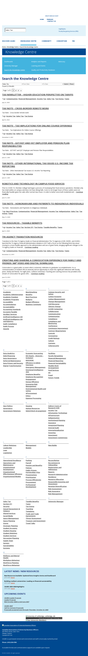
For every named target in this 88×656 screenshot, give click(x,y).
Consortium (62, 41)
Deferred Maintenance (12, 361)
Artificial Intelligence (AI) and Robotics (13, 320)
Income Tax (41, 99)
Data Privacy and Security (13, 363)
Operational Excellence (12, 460)
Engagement (31, 379)
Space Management (11, 518)
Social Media (8, 516)
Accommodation (9, 304)
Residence (52, 477)
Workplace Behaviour (11, 560)
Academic (7, 292)
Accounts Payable (10, 312)
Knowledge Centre (28, 41)
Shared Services (9, 513)
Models (28, 448)
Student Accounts (10, 528)
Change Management (56, 302)
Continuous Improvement (58, 328)
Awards (6, 329)
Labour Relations (9, 445)
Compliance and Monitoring (54, 322)
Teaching (29, 509)
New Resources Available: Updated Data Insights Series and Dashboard (30, 576)
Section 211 (28, 227)
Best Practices (12, 211)
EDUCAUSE (30, 360)
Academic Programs (11, 299)
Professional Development (31, 486)
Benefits (29, 295)
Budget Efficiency (32, 302)
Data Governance (10, 358)
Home (42, 19)
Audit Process (8, 326)
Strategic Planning (10, 526)
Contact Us (51, 21)
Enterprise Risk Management (31, 385)
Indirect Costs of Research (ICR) (54, 407)
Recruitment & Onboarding (54, 464)
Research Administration (58, 474)
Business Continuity (33, 304)
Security (6, 506)
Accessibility (8, 302)
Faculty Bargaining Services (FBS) (68, 31)
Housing (29, 406)
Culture (51, 341)
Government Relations (12, 411)
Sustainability (8, 546)
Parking (29, 460)
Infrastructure (53, 415)
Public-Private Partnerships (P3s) (33, 471)
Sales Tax (50, 99)
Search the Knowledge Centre (14, 70)
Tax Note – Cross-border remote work (25, 108)
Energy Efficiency (32, 382)
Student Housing (9, 531)
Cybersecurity (53, 346)
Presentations (31, 475)
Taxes (66, 99)
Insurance (52, 423)
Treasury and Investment (36, 521)
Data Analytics (9, 353)
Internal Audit (53, 428)
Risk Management (55, 494)
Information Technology (57, 413)
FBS (73, 41)
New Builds (52, 445)
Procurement (31, 482)
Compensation (12, 99)
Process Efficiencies (33, 480)
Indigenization (64, 211)
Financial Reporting (55, 361)
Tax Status (59, 99)
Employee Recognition (34, 377)
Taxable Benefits (50, 227)
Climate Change (54, 306)
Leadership (7, 448)
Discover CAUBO (8, 41)
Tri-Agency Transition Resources (22, 236)
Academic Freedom (10, 297)
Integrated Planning (56, 425)
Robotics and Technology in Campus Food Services (33, 183)
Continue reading (31, 247)
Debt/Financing (9, 356)
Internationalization (56, 430)
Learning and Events (38, 66)
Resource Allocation (56, 479)
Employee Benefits (33, 374)
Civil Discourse (53, 304)
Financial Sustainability (57, 363)
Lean (5, 450)
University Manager (11, 66)
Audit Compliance (10, 324)
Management (31, 445)
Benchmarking (31, 292)
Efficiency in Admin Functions (33, 364)
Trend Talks (30, 523)
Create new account (51, 16)
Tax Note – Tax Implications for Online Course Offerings (37, 125)
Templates (30, 511)
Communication (54, 314)
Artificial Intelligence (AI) (13, 317)
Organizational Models (12, 476)
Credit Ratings (53, 338)
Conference (52, 326)
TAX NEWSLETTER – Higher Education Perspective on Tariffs (37, 94)
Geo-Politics (8, 406)
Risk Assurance (54, 491)
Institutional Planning (56, 420)
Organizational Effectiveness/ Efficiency (12, 473)
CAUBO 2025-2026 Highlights (14, 587)
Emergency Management (35, 367)
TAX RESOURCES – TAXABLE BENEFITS (22, 223)
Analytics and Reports (38, 62)
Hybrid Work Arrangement (36, 411)
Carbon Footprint (54, 297)
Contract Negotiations (57, 331)
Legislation (7, 453)
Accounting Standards (11, 309)
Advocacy (61, 62)
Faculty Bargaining (55, 356)
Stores (5, 523)
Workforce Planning (11, 563)
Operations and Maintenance (9, 464)
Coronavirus (53, 336)
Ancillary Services (10, 314)
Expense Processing (33, 398)
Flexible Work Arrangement (53, 367)
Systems (6, 548)
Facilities (51, 353)
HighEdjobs (62, 29)
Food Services (53, 370)
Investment (52, 435)
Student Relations (10, 533)
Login (37, 16)
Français (50, 19)
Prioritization (31, 477)
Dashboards (8, 62)
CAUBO (44, 6)
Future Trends (53, 378)
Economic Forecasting (34, 353)
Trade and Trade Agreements (32, 515)
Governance (7, 408)
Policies (29, 468)
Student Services (9, 536)
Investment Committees (57, 438)
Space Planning (9, 521)
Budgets (29, 299)
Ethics (28, 396)
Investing (52, 433)
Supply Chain (8, 541)
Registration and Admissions (54, 468)
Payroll (28, 463)
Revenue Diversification (57, 486)
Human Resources (33, 408)
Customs (51, 343)
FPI (49, 373)
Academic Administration (13, 295)
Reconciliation (53, 460)
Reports (51, 472)
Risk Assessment (55, 489)
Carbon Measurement (56, 299)
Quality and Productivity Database (43, 70)
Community (46, 41)
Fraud (50, 375)
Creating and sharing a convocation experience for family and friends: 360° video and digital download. (41, 262)
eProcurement (31, 393)
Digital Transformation (12, 366)
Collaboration (53, 311)
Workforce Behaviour (11, 565)
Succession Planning (11, 538)
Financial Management (27, 99)
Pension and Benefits (34, 465)
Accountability (8, 307)
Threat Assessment (33, 518)
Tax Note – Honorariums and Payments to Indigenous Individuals (43, 203)
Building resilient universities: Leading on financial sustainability (28, 581)
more (13, 578)
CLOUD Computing (55, 309)
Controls (51, 333)
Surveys (6, 543)
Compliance (52, 319)
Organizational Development (9, 468)
